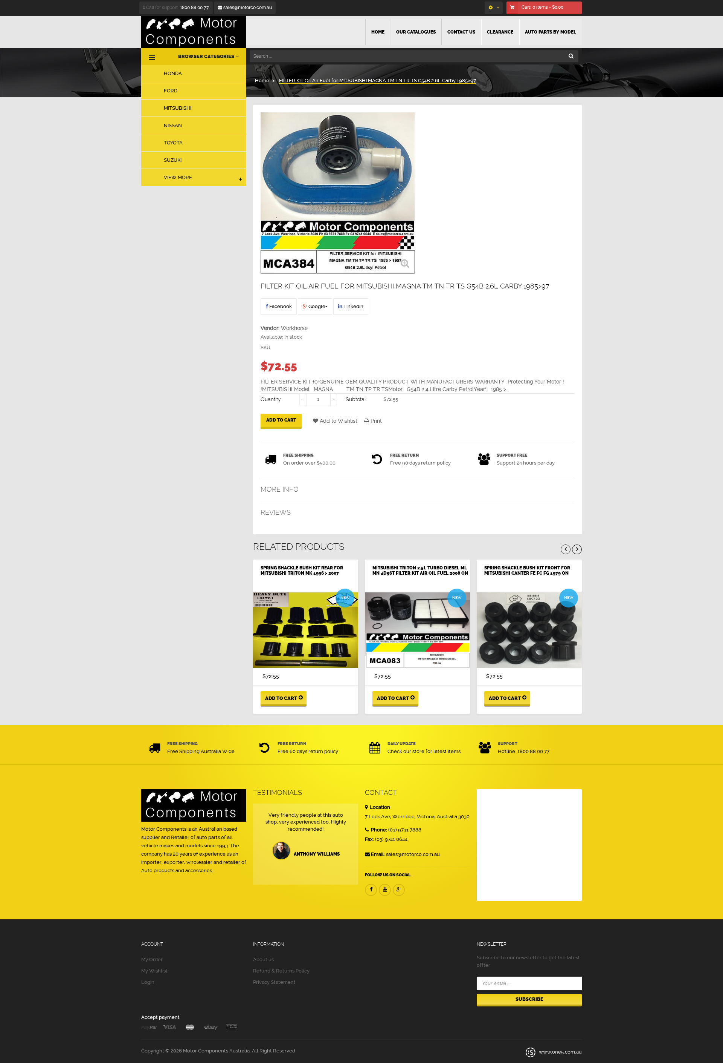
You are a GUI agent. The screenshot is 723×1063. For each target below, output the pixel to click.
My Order (152, 959)
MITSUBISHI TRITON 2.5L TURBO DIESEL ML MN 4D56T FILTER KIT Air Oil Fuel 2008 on (420, 570)
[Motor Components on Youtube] (385, 890)
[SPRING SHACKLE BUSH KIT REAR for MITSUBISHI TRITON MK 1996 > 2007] (305, 630)
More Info (280, 489)
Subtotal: (356, 399)
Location (379, 807)
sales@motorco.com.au (247, 7)
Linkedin (352, 306)
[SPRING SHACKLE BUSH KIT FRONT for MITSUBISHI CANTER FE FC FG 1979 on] (529, 630)
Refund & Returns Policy (281, 971)
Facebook (280, 306)
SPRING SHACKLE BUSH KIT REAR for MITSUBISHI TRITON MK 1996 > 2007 (302, 570)
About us (263, 959)
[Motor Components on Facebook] (371, 890)
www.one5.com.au (560, 1052)
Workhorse (294, 328)
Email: (378, 854)
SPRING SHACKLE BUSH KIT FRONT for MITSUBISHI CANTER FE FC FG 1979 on (527, 570)
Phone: (378, 830)
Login (147, 982)
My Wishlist (154, 971)
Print (375, 421)
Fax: (369, 839)
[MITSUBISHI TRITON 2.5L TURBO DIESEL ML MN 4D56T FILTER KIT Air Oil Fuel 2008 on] (417, 630)
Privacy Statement (274, 982)
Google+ (317, 306)
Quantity (271, 399)
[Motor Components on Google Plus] (399, 890)
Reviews (276, 512)
